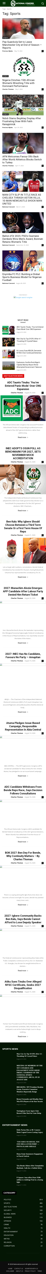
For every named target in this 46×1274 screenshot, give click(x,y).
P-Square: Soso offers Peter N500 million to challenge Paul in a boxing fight (30, 1180)
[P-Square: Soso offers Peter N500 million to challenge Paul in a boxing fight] (8, 1180)
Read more (22, 437)
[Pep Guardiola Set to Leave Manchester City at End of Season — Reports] (23, 28)
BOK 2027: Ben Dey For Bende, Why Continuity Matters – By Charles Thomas (23, 856)
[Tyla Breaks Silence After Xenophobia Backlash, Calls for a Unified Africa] (8, 1169)
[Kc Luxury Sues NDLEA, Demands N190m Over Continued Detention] (8, 354)
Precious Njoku (7, 51)
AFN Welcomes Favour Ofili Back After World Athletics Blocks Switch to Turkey (22, 159)
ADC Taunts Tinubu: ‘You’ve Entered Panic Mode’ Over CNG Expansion (23, 386)
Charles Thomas (8, 89)
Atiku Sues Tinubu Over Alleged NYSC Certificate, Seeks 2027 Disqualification (23, 985)
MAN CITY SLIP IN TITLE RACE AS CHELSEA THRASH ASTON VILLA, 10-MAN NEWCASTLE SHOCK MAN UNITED (22, 199)
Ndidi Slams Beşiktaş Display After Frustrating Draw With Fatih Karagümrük (21, 121)
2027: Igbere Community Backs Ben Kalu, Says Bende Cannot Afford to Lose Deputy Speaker (23, 919)
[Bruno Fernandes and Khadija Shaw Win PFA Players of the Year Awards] (8, 1102)
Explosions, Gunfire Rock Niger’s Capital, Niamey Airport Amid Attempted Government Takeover (29, 364)
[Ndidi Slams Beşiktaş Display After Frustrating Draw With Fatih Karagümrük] (23, 105)
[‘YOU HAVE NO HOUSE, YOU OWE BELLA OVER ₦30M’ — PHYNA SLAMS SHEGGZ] (8, 1145)
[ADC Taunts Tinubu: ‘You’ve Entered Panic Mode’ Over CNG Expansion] (8, 330)
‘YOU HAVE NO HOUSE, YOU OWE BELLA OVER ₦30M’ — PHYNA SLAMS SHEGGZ (28, 1144)
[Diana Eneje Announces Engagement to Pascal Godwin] (8, 1157)
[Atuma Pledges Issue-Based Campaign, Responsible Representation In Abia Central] (23, 749)
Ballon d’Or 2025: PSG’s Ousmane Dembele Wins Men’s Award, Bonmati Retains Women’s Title (22, 239)
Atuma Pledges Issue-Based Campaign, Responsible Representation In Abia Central (23, 726)
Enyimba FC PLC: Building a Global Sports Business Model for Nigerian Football (22, 277)
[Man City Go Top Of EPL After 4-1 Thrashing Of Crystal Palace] (8, 342)
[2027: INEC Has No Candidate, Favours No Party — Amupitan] (23, 679)
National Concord (8, 207)
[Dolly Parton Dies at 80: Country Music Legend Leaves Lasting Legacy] (8, 1133)
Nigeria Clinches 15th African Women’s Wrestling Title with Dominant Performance (18, 83)
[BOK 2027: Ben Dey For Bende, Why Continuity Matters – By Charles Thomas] (23, 878)
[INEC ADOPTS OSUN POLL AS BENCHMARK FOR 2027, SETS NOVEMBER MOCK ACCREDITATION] (23, 479)
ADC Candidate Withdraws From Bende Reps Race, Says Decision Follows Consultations (23, 790)
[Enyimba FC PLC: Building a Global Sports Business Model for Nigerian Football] (23, 260)
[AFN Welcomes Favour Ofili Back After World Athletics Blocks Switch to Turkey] (23, 143)
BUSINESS (6, 270)
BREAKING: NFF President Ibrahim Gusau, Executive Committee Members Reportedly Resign (30, 1089)
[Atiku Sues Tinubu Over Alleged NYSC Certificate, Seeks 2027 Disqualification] (23, 1007)
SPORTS (5, 38)
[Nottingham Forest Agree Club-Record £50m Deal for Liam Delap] (8, 1114)
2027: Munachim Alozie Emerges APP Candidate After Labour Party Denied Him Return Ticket (23, 591)
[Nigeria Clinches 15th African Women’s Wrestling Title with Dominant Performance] (23, 66)
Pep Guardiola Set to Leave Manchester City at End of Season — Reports (22, 44)
